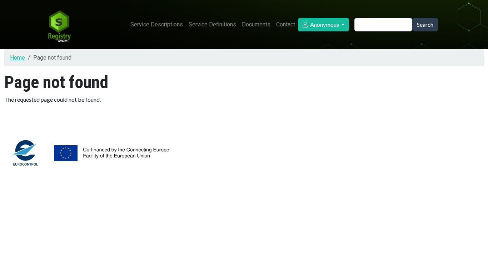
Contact (285, 24)
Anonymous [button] (324, 24)
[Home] (59, 25)
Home (17, 57)
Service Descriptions (156, 24)
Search (425, 24)
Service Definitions (212, 24)
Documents (256, 24)
